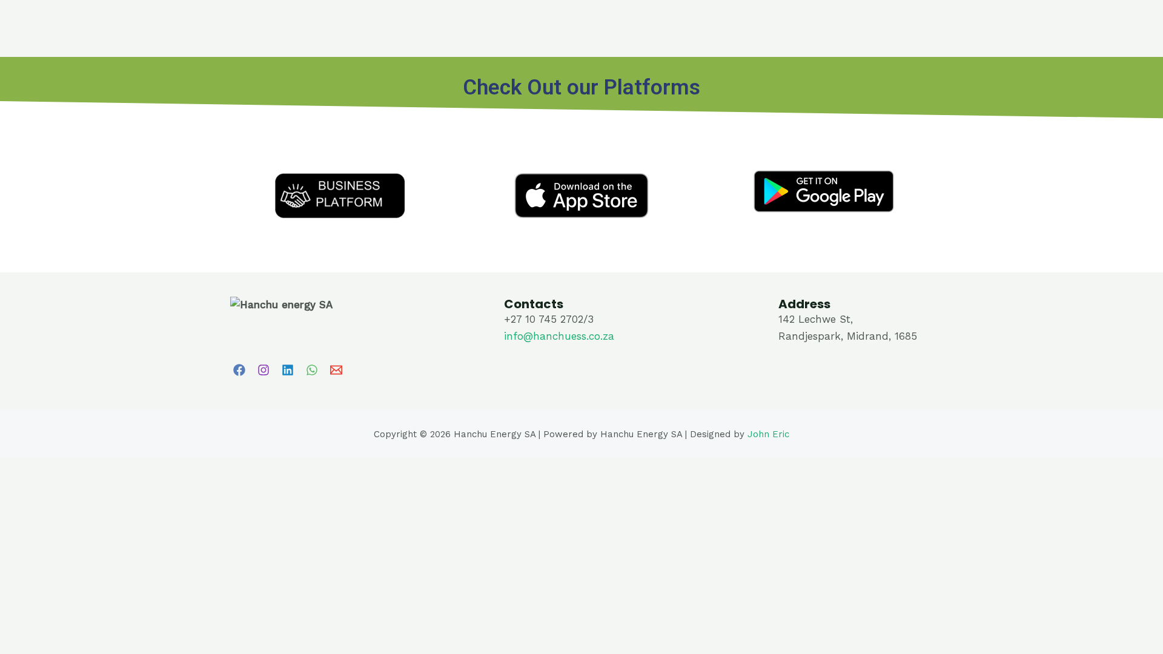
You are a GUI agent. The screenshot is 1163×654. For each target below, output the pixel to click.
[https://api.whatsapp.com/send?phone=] (312, 370)
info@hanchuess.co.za (559, 336)
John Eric (768, 434)
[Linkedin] (288, 370)
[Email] (336, 370)
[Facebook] (239, 370)
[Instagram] (263, 370)
